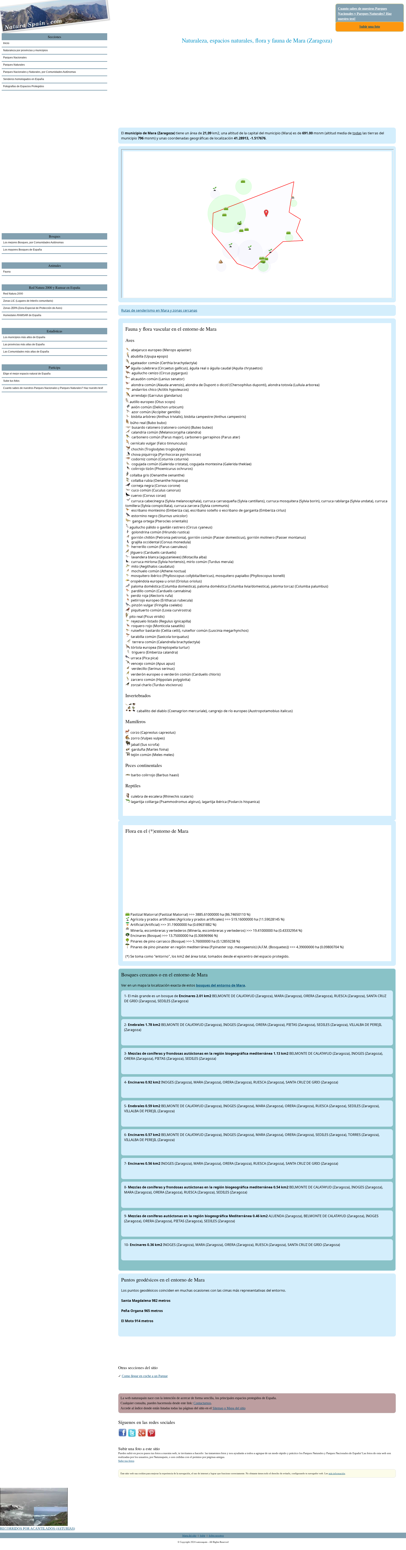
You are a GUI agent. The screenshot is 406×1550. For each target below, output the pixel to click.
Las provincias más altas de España (24, 344)
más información (337, 1473)
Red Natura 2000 (13, 293)
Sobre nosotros (216, 1535)
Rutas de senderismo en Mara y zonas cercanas (159, 310)
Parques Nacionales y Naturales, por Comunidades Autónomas (39, 71)
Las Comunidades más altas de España (26, 351)
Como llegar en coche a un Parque (145, 1376)
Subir (202, 1535)
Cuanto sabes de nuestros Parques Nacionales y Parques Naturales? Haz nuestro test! (365, 14)
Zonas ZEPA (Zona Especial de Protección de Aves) (32, 308)
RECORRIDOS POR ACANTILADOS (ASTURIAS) (37, 1528)
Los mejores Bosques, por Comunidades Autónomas (33, 242)
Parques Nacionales (15, 57)
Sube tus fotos (126, 1460)
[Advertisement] (245, 81)
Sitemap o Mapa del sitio (229, 1408)
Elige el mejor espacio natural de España (27, 373)
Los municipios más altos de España (24, 337)
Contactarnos (202, 1403)
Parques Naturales (14, 64)
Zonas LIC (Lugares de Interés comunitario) (28, 300)
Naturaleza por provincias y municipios (25, 50)
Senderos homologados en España (23, 79)
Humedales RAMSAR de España (22, 315)
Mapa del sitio (189, 1535)
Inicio (6, 43)
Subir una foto (369, 26)
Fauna (7, 271)
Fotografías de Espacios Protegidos (23, 86)
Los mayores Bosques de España (22, 249)
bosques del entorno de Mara (220, 985)
